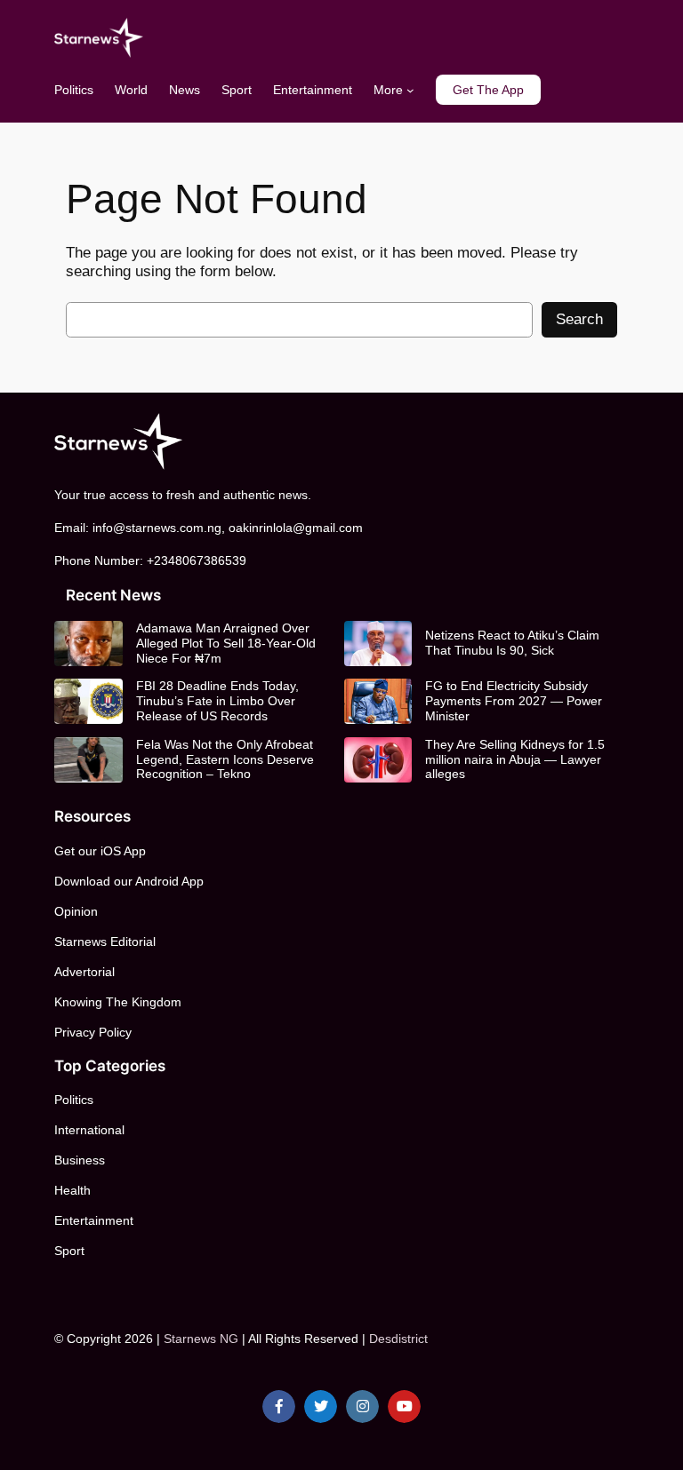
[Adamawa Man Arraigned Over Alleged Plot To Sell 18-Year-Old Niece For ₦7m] (88, 643)
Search (579, 319)
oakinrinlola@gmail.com (296, 527)
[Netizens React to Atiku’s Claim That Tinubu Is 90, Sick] (378, 643)
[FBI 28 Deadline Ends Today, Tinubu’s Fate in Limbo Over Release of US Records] (88, 701)
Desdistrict (398, 1338)
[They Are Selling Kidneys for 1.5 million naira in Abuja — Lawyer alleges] (378, 760)
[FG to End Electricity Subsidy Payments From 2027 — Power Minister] (378, 701)
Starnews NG (201, 1338)
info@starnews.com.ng (156, 527)
